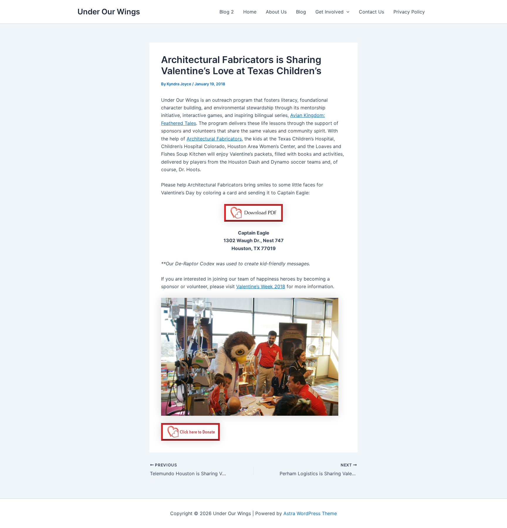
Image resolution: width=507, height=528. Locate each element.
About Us (276, 12)
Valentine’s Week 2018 (260, 286)
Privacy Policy (409, 12)
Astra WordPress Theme (310, 513)
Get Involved (329, 12)
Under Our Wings (108, 11)
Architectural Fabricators (214, 139)
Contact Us (371, 12)
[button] (346, 11)
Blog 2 (226, 12)
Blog (301, 12)
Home (249, 12)
